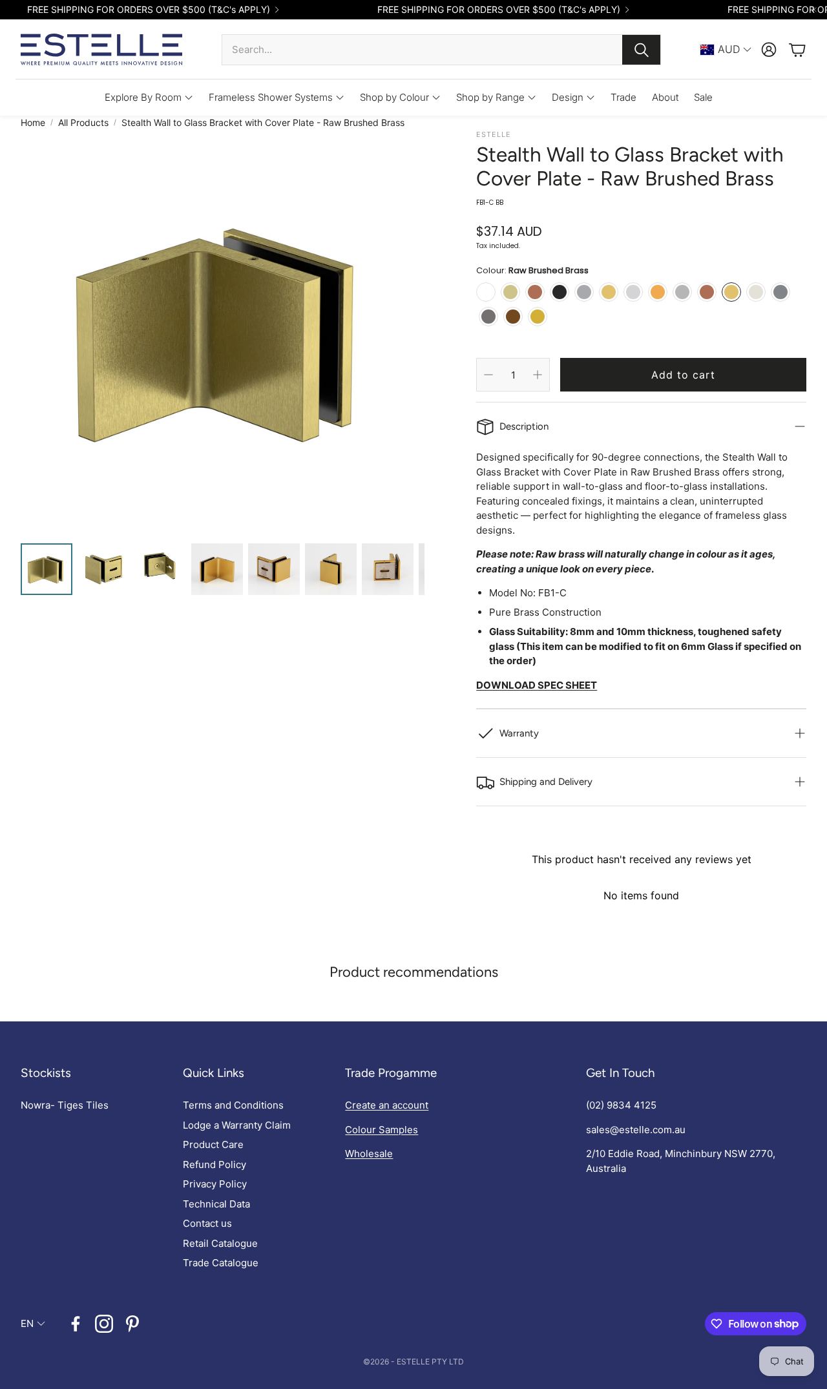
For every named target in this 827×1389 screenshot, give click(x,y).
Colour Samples (381, 1129)
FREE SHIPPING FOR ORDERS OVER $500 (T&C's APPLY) (148, 9)
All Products (83, 122)
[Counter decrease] (488, 374)
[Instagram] (104, 1324)
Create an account (386, 1105)
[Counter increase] (537, 374)
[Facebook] (76, 1324)
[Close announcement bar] (814, 9)
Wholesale (369, 1153)
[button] (441, 50)
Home (33, 122)
